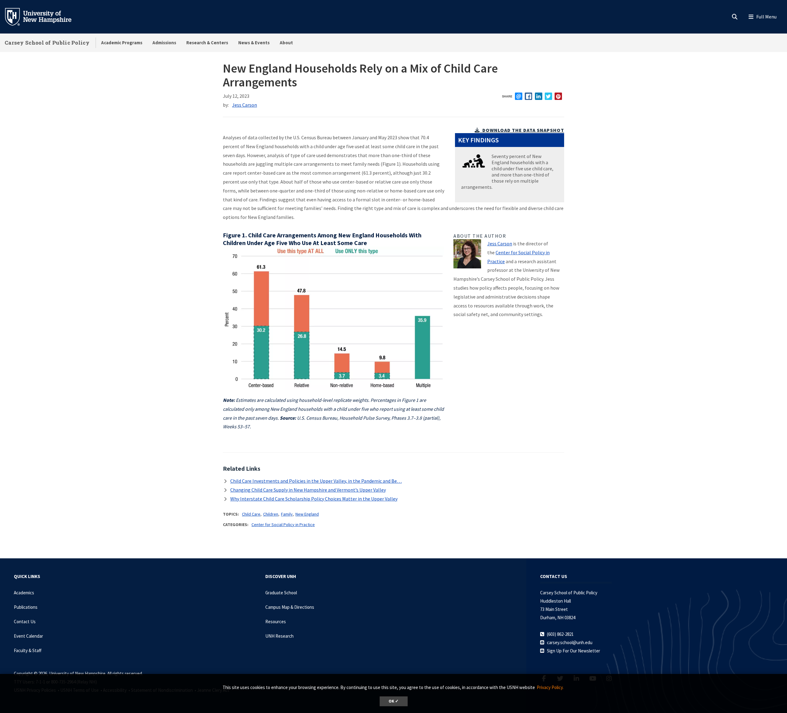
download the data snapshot (522, 130)
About (286, 43)
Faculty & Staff (28, 650)
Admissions (164, 43)
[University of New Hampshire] (43, 16)
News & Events (254, 43)
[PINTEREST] (558, 96)
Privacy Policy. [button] (550, 687)
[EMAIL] (518, 96)
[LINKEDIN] (538, 96)
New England (307, 514)
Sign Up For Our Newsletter (573, 651)
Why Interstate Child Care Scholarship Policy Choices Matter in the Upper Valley (313, 499)
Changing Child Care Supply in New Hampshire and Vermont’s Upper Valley (308, 490)
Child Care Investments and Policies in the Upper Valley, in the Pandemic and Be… (316, 481)
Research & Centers (207, 43)
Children (270, 514)
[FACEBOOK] (528, 96)
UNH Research (279, 636)
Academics (24, 593)
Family (287, 514)
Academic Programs (121, 43)
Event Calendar (28, 636)
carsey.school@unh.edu (569, 642)
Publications (26, 607)
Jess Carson (244, 105)
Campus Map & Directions (289, 607)
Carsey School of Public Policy (47, 42)
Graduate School (281, 593)
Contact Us (25, 621)
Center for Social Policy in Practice (283, 524)
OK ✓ (394, 701)
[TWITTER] (548, 96)
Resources (275, 621)
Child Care (251, 514)
